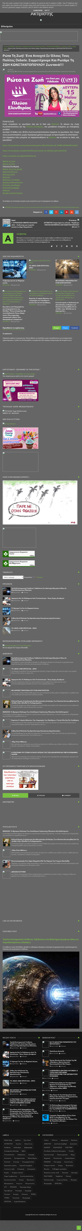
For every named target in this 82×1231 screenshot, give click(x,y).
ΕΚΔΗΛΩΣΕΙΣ (57, 1147)
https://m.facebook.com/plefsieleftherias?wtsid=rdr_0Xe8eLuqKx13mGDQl (34, 150)
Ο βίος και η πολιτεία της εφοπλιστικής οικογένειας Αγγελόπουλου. (35, 618)
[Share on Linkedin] (61, 212)
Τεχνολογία (15, 1198)
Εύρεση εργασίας (62, 1155)
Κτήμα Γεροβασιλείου (10, 1176)
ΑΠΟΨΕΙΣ (11, 46)
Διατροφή (31, 1155)
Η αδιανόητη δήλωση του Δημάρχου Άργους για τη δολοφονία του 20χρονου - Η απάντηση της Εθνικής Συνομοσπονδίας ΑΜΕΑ (63, 1085)
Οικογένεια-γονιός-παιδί (51, 1173)
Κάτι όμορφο (57, 1162)
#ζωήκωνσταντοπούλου (13, 182)
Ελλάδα (71, 1151)
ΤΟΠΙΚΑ (6, 1198)
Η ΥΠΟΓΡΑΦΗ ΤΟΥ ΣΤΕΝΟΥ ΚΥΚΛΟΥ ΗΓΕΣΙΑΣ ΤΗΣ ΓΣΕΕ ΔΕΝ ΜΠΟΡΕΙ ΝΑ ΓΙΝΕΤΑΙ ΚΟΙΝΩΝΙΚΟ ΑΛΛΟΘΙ (23, 1101)
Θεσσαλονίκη (57, 1158)
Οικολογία (65, 1173)
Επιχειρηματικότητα (28, 1162)
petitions (18, 1140)
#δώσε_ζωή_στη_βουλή (12, 169)
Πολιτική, (63, 71)
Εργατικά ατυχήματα (26, 1165)
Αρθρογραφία (28, 1147)
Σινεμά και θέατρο (62, 1180)
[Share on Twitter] (51, 212)
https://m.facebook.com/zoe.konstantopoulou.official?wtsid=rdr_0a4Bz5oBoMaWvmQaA (40, 145)
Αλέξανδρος (17, 1147)
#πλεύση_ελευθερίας (11, 185)
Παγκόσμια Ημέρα (25, 1187)
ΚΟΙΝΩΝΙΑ (47, 1162)
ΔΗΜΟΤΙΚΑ (47, 1144)
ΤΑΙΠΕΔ (33, 1194)
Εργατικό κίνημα (49, 1155)
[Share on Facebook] (46, 212)
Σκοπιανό (7, 1194)
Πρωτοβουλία (8, 1191)
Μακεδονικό (30, 1180)
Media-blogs (75, 207)
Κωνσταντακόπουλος (26, 1176)
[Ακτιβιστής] (41, 13)
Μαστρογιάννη (8, 1183)
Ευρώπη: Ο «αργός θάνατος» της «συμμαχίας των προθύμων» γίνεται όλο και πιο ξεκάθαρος (40, 300)
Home (5, 46)
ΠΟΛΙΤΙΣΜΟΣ (48, 1176)
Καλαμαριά (20, 1169)
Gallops (46, 1140)
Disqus (65, 328)
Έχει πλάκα (27, 1140)
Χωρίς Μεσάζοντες (20, 1201)
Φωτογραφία (26, 1198)
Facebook (74, 328)
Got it (47, 10)
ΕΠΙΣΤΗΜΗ (68, 1147)
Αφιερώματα (64, 1140)
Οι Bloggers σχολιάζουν (59, 1169)
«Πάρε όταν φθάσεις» (19, 742)
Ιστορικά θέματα (70, 1158)
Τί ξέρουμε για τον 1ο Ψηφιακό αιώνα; (25, 608)
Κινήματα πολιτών (28, 46)
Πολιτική (64, 46)
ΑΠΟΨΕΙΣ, (20, 71)
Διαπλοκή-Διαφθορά (60, 1144)
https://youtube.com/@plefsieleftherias (19, 156)
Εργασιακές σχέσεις (10, 1165)
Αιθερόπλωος (28, 1144)
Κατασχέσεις (31, 1169)
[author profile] (5, 72)
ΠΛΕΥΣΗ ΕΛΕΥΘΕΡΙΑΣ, (54, 71)
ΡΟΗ (69, 46)
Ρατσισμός (18, 1191)
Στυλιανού (25, 1194)
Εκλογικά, (25, 71)
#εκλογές (6, 177)
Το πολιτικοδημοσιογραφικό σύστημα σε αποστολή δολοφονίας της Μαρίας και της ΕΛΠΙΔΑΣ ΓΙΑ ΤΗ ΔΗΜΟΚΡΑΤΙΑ (63, 1107)
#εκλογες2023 (9, 174)
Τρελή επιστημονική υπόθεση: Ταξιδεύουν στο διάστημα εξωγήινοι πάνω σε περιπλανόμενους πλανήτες (23, 1044)
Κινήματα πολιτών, (33, 71)
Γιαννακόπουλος (9, 1155)
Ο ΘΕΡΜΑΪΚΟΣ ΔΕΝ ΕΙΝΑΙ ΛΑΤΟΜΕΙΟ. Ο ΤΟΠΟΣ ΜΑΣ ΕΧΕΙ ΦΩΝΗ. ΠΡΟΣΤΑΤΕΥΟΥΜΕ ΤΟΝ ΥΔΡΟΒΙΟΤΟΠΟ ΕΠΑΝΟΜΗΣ (64, 1073)
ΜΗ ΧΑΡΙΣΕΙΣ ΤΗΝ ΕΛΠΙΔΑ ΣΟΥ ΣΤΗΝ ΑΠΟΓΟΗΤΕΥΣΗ (30, 690)
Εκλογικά (18, 46)
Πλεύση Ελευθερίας (34, 126)
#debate (55, 124)
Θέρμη (73, 1155)
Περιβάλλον (59, 1176)
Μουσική (46, 1169)
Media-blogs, (72, 71)
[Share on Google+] (56, 212)
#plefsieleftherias (10, 172)
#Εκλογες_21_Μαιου (11, 180)
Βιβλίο (24, 1151)
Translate (39, 577)
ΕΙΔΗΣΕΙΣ (47, 1147)
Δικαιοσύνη (7, 1158)
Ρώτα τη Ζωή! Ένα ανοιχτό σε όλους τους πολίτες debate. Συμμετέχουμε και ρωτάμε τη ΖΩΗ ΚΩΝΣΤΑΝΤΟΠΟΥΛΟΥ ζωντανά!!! (38, 60)
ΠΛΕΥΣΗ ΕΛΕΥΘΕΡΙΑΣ (53, 46)
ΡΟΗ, (66, 71)
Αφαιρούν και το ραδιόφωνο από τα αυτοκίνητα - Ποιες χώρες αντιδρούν (37, 598)
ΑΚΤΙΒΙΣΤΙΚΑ (8, 1144)
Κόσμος (60, 1165)
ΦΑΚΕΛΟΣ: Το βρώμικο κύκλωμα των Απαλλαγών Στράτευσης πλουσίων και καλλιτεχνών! (36, 712)
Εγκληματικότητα (19, 1158)
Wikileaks (55, 1140)
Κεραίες (6, 1173)
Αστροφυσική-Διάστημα (11, 1151)
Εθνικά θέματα (32, 1158)
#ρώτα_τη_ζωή (9, 164)
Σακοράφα (28, 1191)
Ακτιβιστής (7, 1147)
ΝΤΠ (5, 1187)
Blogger (56, 328)
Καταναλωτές (68, 1162)
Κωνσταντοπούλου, (43, 71)
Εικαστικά (7, 1162)
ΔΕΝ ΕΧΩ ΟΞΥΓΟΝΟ (18, 872)
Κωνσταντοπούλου (39, 46)
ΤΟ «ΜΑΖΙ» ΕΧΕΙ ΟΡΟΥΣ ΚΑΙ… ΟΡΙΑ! (24, 628)
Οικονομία (74, 1173)
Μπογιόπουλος (30, 1183)
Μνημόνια (19, 1183)
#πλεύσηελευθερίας (11, 188)
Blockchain (6, 285)
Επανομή (16, 1162)
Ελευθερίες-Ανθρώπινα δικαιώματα (55, 1151)
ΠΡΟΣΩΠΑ (13, 1187)
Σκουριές (16, 1194)
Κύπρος (21, 1180)
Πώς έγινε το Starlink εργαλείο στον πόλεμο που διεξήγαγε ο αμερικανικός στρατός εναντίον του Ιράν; (64, 1096)
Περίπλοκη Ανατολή (57, 1051)
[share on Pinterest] (66, 212)
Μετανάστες (69, 1165)
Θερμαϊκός (47, 1158)
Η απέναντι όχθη (9, 1169)
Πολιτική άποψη (49, 1180)
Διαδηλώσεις (21, 1155)
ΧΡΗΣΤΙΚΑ (7, 1201)
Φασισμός (74, 1180)
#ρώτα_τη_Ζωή (9, 161)
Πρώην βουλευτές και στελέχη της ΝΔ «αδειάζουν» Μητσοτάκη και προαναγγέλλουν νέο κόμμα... (63, 1062)
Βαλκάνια (74, 1140)
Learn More (37, 10)
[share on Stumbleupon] (72, 212)
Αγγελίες (18, 1144)
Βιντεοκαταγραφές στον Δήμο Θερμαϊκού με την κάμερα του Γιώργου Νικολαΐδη (40, 861)
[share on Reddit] (77, 212)
